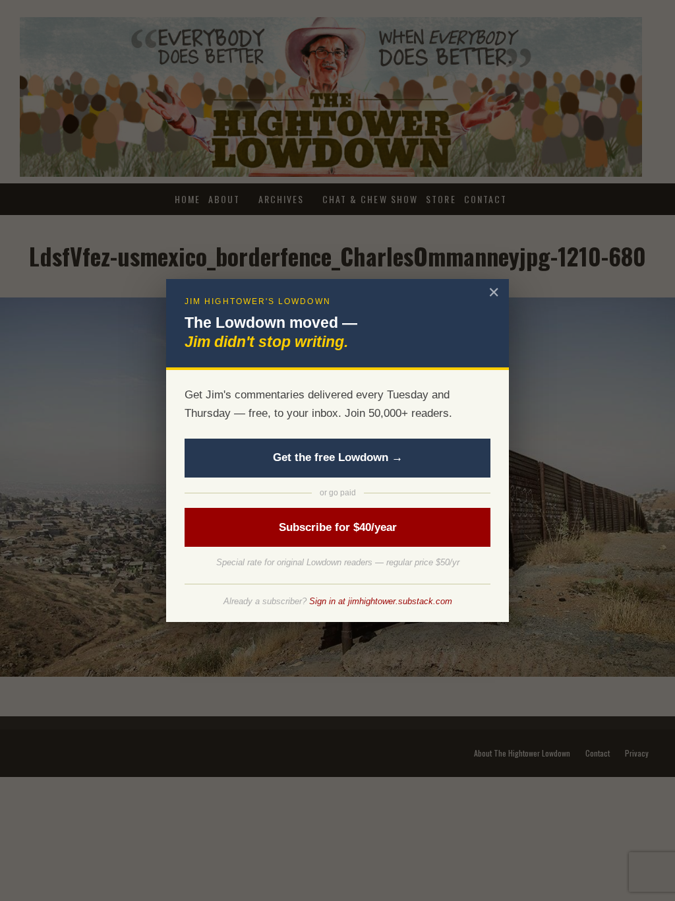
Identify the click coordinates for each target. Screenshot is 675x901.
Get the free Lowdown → (338, 457)
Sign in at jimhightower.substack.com (380, 601)
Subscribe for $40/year (338, 527)
